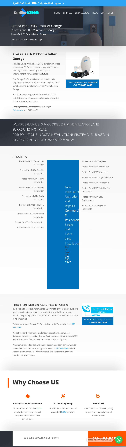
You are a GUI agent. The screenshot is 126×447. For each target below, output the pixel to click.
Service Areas (82, 13)
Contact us (107, 13)
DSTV (39, 408)
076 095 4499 (22, 3)
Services (67, 13)
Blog (95, 13)
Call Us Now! (105, 438)
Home (57, 13)
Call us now (18, 110)
